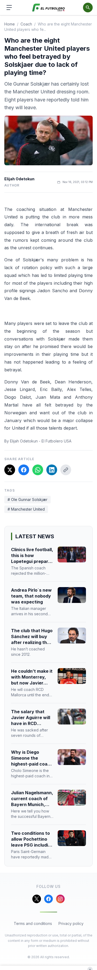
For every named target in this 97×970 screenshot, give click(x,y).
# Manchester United (26, 509)
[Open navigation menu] (9, 7)
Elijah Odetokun (19, 179)
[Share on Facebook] (23, 469)
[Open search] (88, 7)
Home (9, 24)
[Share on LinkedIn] (51, 469)
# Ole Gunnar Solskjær (27, 499)
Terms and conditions (33, 923)
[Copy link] (65, 469)
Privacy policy (71, 923)
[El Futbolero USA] (48, 7)
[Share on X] (9, 469)
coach (26, 24)
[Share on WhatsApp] (37, 469)
